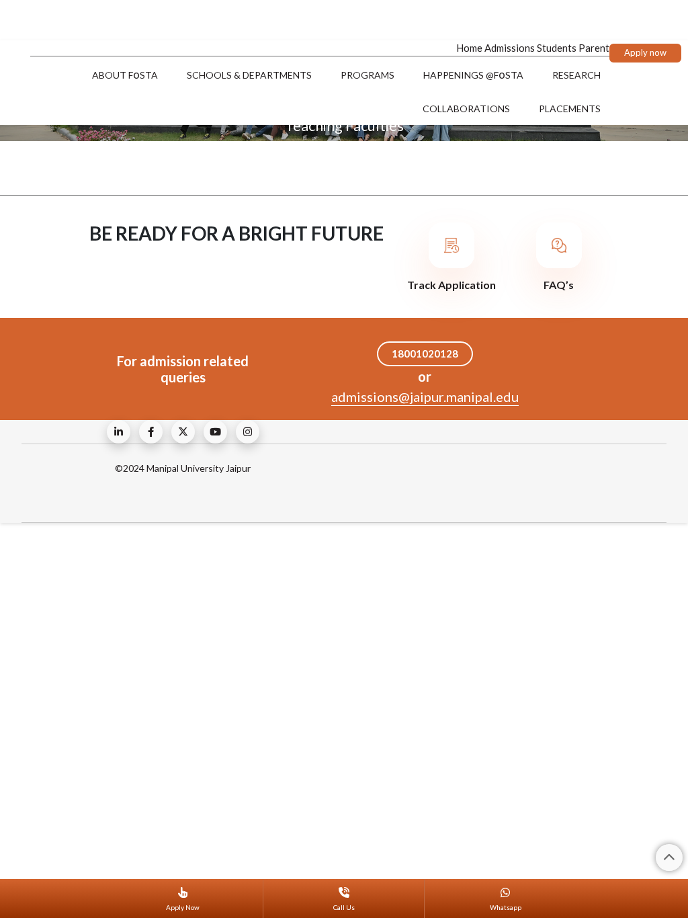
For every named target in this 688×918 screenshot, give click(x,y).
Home (469, 48)
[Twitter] (183, 432)
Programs (367, 75)
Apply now (645, 52)
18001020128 (425, 353)
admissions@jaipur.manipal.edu (425, 396)
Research (576, 75)
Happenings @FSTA (473, 74)
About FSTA (125, 74)
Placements (570, 108)
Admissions (509, 48)
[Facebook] (151, 432)
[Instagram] (247, 432)
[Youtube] (215, 432)
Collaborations (466, 108)
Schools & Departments (249, 75)
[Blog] (118, 432)
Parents (596, 48)
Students (556, 48)
